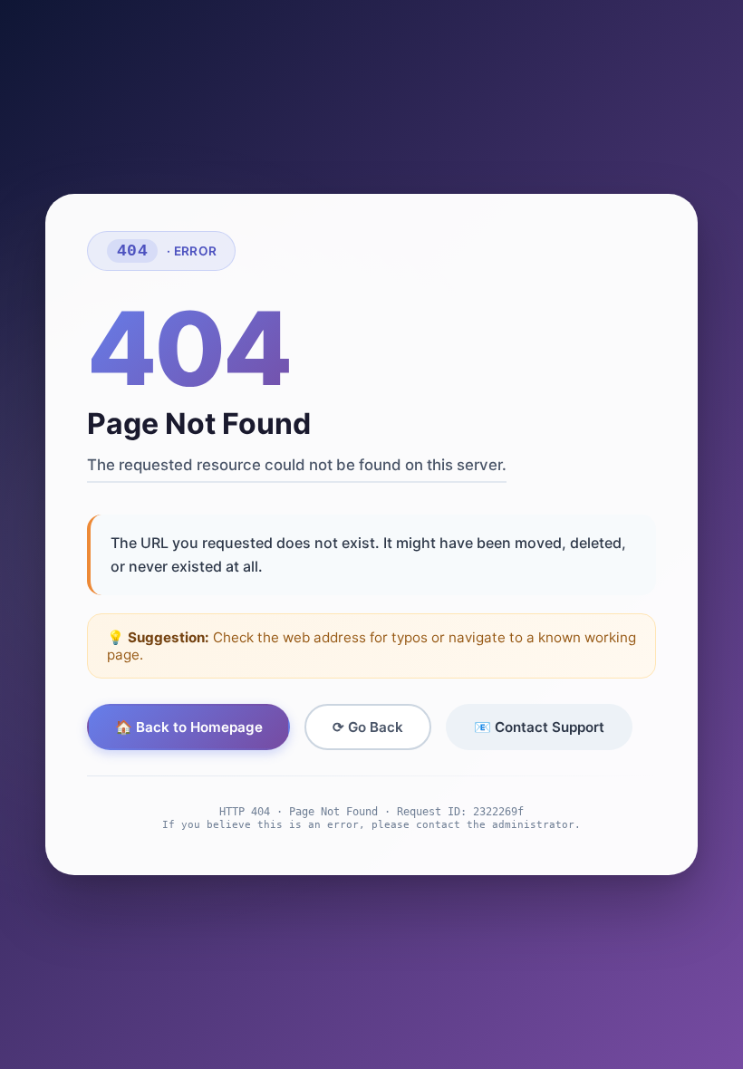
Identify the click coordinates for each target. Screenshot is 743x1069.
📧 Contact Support (539, 727)
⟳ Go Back (368, 727)
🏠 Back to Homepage (189, 727)
